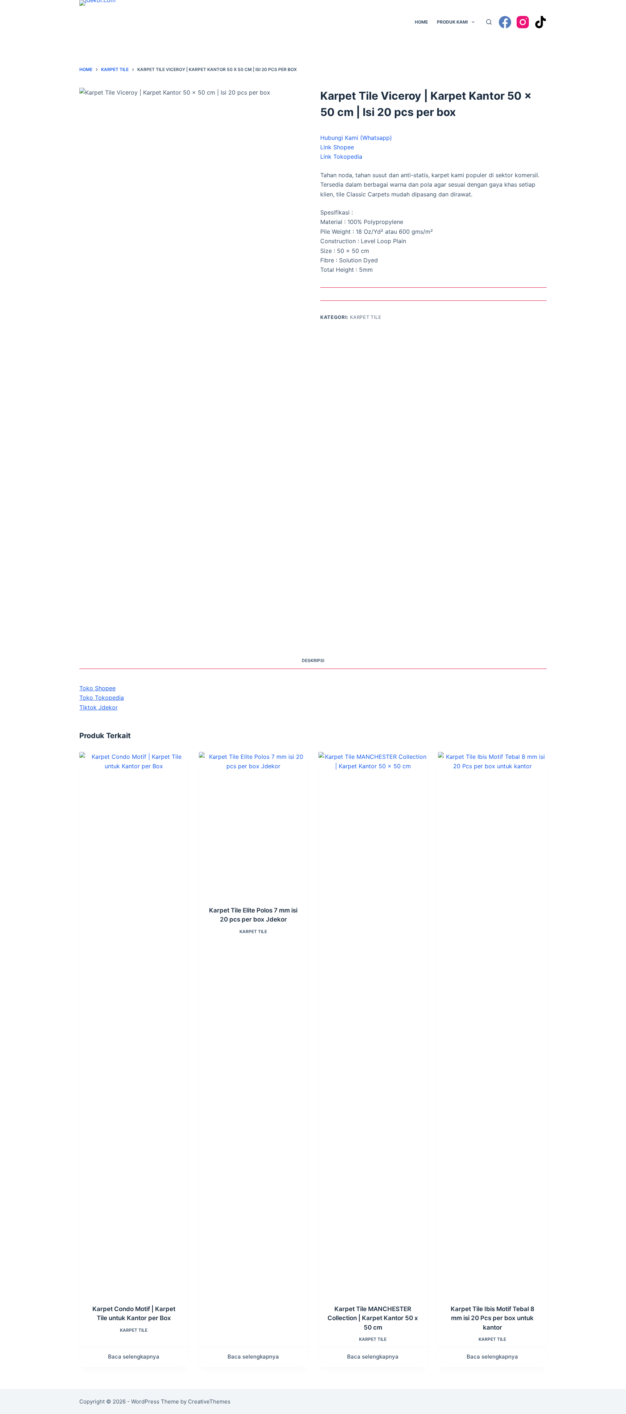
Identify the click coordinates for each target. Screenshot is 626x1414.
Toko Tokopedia (101, 697)
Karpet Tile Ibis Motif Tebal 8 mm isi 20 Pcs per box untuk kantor (492, 1318)
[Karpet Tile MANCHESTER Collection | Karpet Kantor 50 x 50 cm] (372, 1024)
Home (421, 22)
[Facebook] (505, 22)
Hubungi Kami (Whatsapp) (356, 137)
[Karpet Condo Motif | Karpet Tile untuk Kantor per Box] (133, 1024)
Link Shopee (337, 147)
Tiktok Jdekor (98, 707)
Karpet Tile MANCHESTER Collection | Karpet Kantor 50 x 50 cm (372, 1318)
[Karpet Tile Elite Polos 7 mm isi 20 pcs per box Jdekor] (253, 824)
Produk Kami (452, 22)
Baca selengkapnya (133, 1356)
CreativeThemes (209, 1401)
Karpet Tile (365, 317)
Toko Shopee (97, 688)
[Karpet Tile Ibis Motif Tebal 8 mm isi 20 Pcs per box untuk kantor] (492, 1024)
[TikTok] (540, 22)
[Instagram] (523, 22)
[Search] (489, 22)
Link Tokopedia (341, 156)
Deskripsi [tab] (313, 660)
